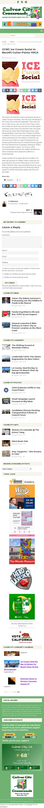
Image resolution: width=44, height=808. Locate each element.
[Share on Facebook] (4, 90)
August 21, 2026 (17, 305)
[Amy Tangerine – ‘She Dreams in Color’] (6, 454)
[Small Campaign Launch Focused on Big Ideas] (6, 401)
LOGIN (31, 801)
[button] (41, 30)
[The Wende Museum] (22, 563)
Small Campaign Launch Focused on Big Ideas (23, 400)
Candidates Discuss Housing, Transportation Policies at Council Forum (26, 412)
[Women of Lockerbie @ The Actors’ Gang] (6, 432)
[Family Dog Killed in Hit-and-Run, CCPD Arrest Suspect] (6, 314)
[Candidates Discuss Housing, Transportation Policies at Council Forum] (6, 412)
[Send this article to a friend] (18, 90)
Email (4, 256)
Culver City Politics (12, 383)
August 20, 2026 (17, 417)
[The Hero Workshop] (22, 591)
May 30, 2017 (8, 58)
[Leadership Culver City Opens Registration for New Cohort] (6, 359)
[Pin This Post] (14, 90)
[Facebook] (18, 2)
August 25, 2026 (17, 350)
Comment (6, 235)
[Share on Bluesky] (36, 90)
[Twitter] (22, 2)
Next (39, 24)
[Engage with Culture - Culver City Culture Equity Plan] (22, 535)
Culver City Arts (11, 425)
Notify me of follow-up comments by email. (20, 274)
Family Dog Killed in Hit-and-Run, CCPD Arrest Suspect (26, 313)
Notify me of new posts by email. (16, 277)
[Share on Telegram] (32, 90)
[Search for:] (22, 35)
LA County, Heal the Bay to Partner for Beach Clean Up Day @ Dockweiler (25, 370)
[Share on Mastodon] (29, 90)
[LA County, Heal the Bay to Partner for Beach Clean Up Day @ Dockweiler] (6, 370)
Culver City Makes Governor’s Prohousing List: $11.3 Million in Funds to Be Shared (27, 300)
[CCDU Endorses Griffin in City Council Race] (6, 390)
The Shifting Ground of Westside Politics (23, 346)
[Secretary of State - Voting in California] (22, 642)
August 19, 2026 (17, 333)
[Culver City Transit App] (22, 618)
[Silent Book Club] (6, 443)
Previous (4, 24)
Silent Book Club (20, 441)
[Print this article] (22, 90)
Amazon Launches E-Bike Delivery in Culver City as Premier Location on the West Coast (26, 327)
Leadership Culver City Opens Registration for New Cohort (26, 358)
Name (4, 250)
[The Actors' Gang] (22, 196)
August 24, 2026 (17, 361)
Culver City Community (14, 340)
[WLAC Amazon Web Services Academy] (22, 508)
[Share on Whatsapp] (25, 90)
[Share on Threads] (40, 90)
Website (5, 262)
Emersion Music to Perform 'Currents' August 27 (28, 685)
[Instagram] (26, 2)
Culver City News (11, 293)
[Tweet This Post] (7, 90)
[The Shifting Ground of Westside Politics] (6, 347)
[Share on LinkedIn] (11, 90)
